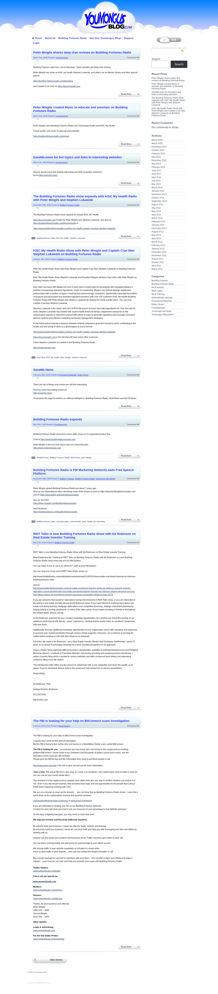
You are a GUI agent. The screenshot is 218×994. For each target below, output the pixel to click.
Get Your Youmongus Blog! (105, 38)
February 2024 (158, 153)
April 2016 (156, 177)
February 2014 (158, 221)
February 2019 (158, 167)
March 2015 (157, 187)
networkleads (75, 521)
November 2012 (159, 255)
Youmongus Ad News (161, 311)
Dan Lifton (41, 357)
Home (38, 38)
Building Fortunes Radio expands (57, 419)
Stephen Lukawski (77, 238)
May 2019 (156, 164)
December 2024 (159, 147)
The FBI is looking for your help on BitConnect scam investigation (81, 721)
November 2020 (159, 160)
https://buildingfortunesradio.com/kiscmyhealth (54, 223)
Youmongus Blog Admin (105, 479)
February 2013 (158, 245)
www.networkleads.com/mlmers (47, 890)
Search (156, 59)
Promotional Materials (67, 375)
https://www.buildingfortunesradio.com (58, 439)
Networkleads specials (162, 297)
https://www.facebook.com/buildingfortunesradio (55, 512)
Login (36, 42)
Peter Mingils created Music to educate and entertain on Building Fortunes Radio (167, 86)
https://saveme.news (48, 175)
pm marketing (99, 521)
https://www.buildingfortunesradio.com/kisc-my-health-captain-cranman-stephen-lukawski (74, 228)
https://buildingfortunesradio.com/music (51, 136)
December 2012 (159, 252)
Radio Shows (82, 375)
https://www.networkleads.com (47, 448)
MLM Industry (64, 726)
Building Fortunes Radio (72, 38)
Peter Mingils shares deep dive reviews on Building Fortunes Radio (82, 52)
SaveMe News (43, 369)
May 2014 (156, 211)
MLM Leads (157, 291)
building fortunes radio (46, 238)
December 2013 (159, 228)
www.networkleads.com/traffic (46, 871)
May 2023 (156, 157)
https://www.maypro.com (44, 348)
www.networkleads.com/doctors (47, 898)
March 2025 (157, 143)
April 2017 (156, 174)
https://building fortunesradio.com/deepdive (53, 81)
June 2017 (156, 170)
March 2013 (157, 242)
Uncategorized (62, 58)
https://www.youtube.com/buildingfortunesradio (54, 503)
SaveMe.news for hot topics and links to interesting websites (77, 157)
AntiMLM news (43, 458)
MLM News (75, 458)
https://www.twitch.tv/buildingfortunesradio (59, 495)
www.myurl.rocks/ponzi (81, 801)
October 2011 (158, 262)
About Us (50, 38)
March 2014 (157, 218)
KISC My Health (62, 238)
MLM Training (158, 294)
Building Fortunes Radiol (60, 458)
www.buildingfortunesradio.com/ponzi (50, 801)
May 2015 (156, 184)
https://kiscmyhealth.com (69, 86)
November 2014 (159, 194)
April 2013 (156, 238)
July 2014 (156, 208)
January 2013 (158, 248)
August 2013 (157, 231)
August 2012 (157, 259)
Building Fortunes (67, 479)
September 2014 (159, 201)
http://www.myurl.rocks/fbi (44, 765)
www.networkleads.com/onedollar (48, 939)
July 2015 (156, 181)
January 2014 (158, 225)
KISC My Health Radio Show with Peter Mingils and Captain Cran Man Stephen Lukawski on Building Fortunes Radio (83, 252)
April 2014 (156, 215)
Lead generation (62, 521)
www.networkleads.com (44, 930)
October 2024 (158, 150)
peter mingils (65, 357)
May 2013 (156, 235)
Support (128, 38)
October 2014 (158, 198)
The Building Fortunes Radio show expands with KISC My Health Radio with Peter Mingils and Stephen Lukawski (85, 198)
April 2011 (156, 265)
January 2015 (158, 191)
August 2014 (157, 204)
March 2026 (157, 140)
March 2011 (157, 269)
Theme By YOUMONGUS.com (39, 983)
